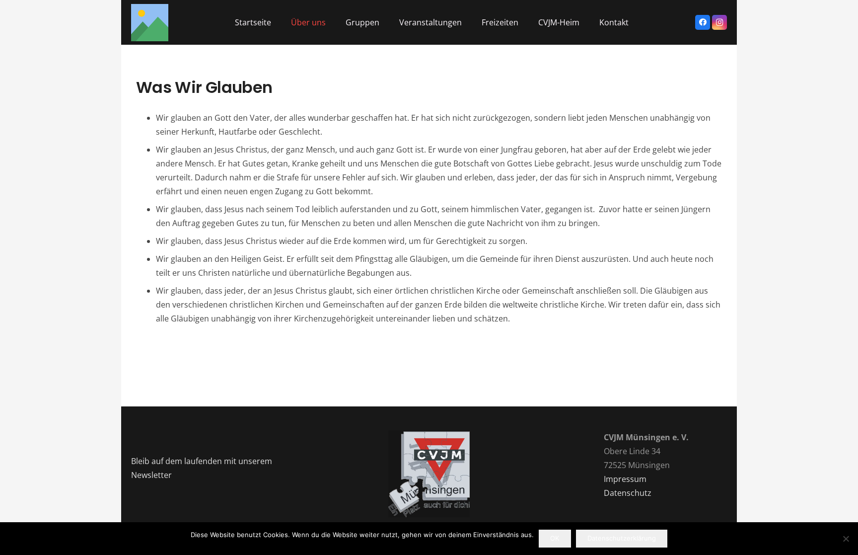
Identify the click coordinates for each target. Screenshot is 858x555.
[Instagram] (719, 22)
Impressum (625, 479)
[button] (278, 22)
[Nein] (846, 539)
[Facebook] (702, 22)
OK (554, 538)
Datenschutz (627, 492)
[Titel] (149, 22)
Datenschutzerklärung (621, 538)
